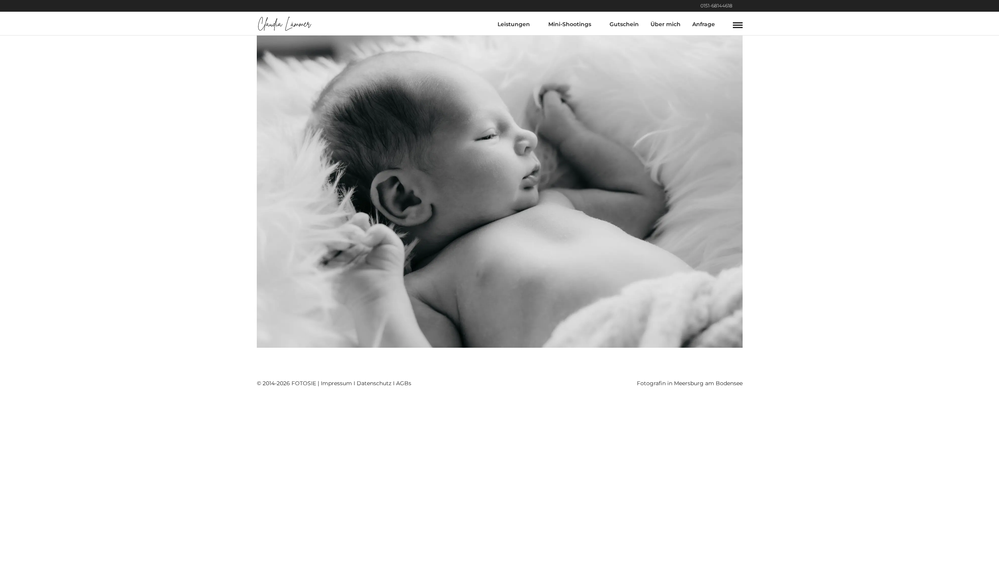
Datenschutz (374, 383)
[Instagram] (740, 6)
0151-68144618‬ (716, 6)
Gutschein (624, 24)
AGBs (403, 383)
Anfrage (703, 24)
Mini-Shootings (569, 24)
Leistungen (514, 24)
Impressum (336, 383)
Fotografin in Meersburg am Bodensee (690, 383)
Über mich (666, 24)
